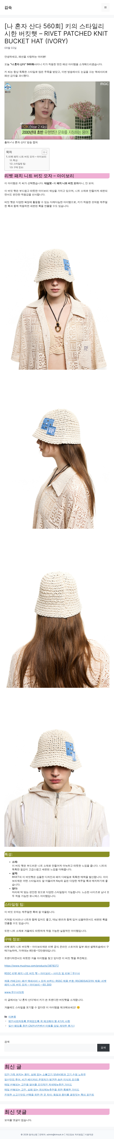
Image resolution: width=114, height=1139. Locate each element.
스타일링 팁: (20, 163)
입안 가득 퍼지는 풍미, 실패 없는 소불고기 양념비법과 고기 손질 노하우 (45, 1074)
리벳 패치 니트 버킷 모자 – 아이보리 (27, 156)
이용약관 (89, 1134)
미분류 (12, 1016)
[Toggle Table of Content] (43, 152)
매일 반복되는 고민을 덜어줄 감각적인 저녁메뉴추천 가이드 (38, 1084)
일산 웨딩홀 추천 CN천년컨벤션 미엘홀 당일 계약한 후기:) (41, 1025)
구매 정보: (19, 167)
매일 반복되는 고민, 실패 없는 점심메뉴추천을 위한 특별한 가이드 (41, 1089)
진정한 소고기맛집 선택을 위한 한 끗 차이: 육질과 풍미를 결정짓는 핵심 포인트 (49, 1094)
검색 (7, 1041)
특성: (15, 160)
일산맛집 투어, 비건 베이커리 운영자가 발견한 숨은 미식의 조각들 (41, 1079)
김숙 (8, 7)
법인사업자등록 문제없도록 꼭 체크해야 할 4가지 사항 (39, 1021)
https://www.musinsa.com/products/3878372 (31, 965)
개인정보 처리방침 (74, 1134)
